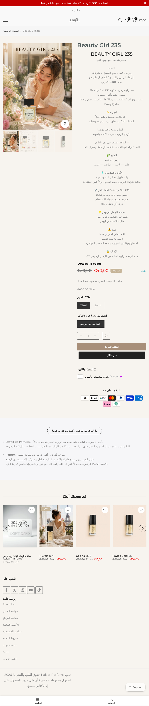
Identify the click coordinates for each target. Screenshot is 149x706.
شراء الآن (112, 355)
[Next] (65, 87)
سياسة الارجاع (10, 618)
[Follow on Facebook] (6, 590)
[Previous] (9, 87)
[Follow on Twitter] (14, 590)
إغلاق (4, 3)
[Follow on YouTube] (31, 590)
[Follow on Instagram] (22, 590)
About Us (9, 604)
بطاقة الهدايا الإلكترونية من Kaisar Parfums (17, 557)
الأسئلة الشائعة (11, 624)
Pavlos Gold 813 (122, 555)
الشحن (102, 281)
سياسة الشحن (10, 611)
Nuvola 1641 (46, 555)
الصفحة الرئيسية (11, 30)
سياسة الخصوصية (12, 631)
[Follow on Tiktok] (39, 590)
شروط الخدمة (10, 638)
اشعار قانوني (10, 658)
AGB (6, 652)
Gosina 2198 (83, 555)
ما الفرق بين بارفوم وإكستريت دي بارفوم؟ (74, 430)
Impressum (10, 645)
